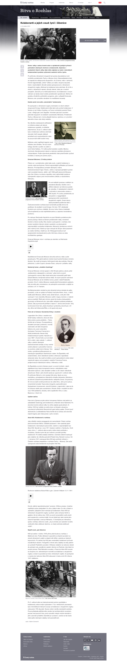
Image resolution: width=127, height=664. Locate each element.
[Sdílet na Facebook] (22, 66)
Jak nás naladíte (67, 639)
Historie (92, 17)
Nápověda (66, 641)
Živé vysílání (47, 639)
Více (98, 17)
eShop (25, 646)
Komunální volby (27, 641)
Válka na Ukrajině (28, 639)
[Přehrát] (30, 246)
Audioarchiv (47, 641)
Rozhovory (35, 17)
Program (52, 2)
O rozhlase (80, 2)
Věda (73, 17)
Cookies (80, 656)
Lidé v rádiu (66, 644)
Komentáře (44, 17)
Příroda (79, 17)
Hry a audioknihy (55, 17)
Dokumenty (66, 17)
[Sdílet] (29, 253)
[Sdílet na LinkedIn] (22, 74)
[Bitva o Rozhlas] (63, 10)
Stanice (71, 2)
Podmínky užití (95, 656)
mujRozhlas (61, 2)
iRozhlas (43, 2)
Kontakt (65, 648)
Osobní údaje (86, 656)
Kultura (85, 17)
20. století (24, 17)
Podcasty (46, 644)
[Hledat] (104, 2)
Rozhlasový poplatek (69, 650)
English (102, 656)
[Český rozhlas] (27, 2)
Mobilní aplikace (48, 646)
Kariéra (65, 646)
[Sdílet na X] (22, 70)
